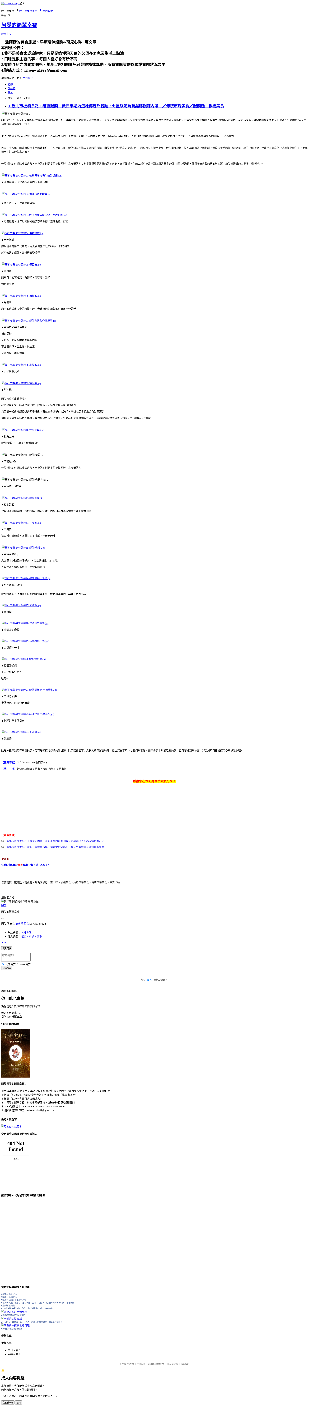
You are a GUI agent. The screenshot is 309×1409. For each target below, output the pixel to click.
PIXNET (130, 1364)
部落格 (11, 88)
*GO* (25, 864)
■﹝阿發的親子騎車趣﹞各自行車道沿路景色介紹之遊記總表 (27, 1308)
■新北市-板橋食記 (9, 1297)
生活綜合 (28, 78)
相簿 (10, 84)
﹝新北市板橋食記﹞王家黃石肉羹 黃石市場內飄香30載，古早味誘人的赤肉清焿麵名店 (54, 841)
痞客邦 (19, 923)
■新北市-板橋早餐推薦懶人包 (13, 1300)
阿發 (3, 905)
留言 (26, 923)
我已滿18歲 (8, 1402)
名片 (10, 92)
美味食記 (26, 932)
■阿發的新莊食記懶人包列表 (13, 1315)
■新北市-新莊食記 (9, 1294)
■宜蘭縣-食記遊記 (9, 1306)
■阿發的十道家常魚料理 (11, 1329)
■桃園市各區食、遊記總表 (62, 1303)
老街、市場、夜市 (31, 936)
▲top (4, 942)
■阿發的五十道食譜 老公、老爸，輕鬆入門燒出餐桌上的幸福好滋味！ (31, 1322)
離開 (18, 1402)
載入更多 (7, 948)
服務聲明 (185, 1364)
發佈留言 (7, 968)
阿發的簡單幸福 (19, 25)
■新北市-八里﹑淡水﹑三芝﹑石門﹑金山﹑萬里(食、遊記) (26, 1303)
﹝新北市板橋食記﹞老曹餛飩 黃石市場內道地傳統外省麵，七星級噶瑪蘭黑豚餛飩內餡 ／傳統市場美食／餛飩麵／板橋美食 (116, 106)
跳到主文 (6, 34)
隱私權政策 (172, 1364)
